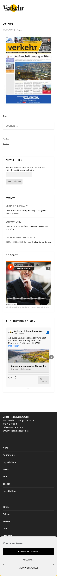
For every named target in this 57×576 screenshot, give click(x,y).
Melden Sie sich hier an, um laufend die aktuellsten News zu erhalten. (25, 169)
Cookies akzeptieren (28, 551)
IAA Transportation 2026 (20, 237)
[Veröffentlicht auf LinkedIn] (47, 332)
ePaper (19, 30)
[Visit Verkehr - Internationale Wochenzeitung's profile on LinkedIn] (10, 332)
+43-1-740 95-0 (10, 423)
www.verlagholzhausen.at (15, 430)
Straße (6, 507)
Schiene (7, 514)
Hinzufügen (14, 181)
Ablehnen (28, 559)
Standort (7, 535)
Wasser (6, 521)
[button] (6, 357)
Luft (5, 528)
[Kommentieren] (15, 380)
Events (6, 469)
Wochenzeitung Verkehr (18, 307)
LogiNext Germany (17, 206)
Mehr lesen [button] (13, 345)
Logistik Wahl (9, 462)
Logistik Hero (9, 491)
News (5, 447)
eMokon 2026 (13, 221)
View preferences (28, 567)
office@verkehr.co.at (13, 427)
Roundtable (9, 455)
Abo (5, 476)
